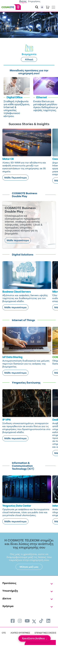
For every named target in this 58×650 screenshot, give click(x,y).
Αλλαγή (29, 59)
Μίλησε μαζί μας (29, 566)
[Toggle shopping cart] (47, 7)
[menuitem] (13, 620)
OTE (4, 632)
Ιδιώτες (23, 1)
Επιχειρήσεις (34, 1)
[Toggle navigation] (53, 6)
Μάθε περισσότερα (18, 240)
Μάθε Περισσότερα (15, 177)
